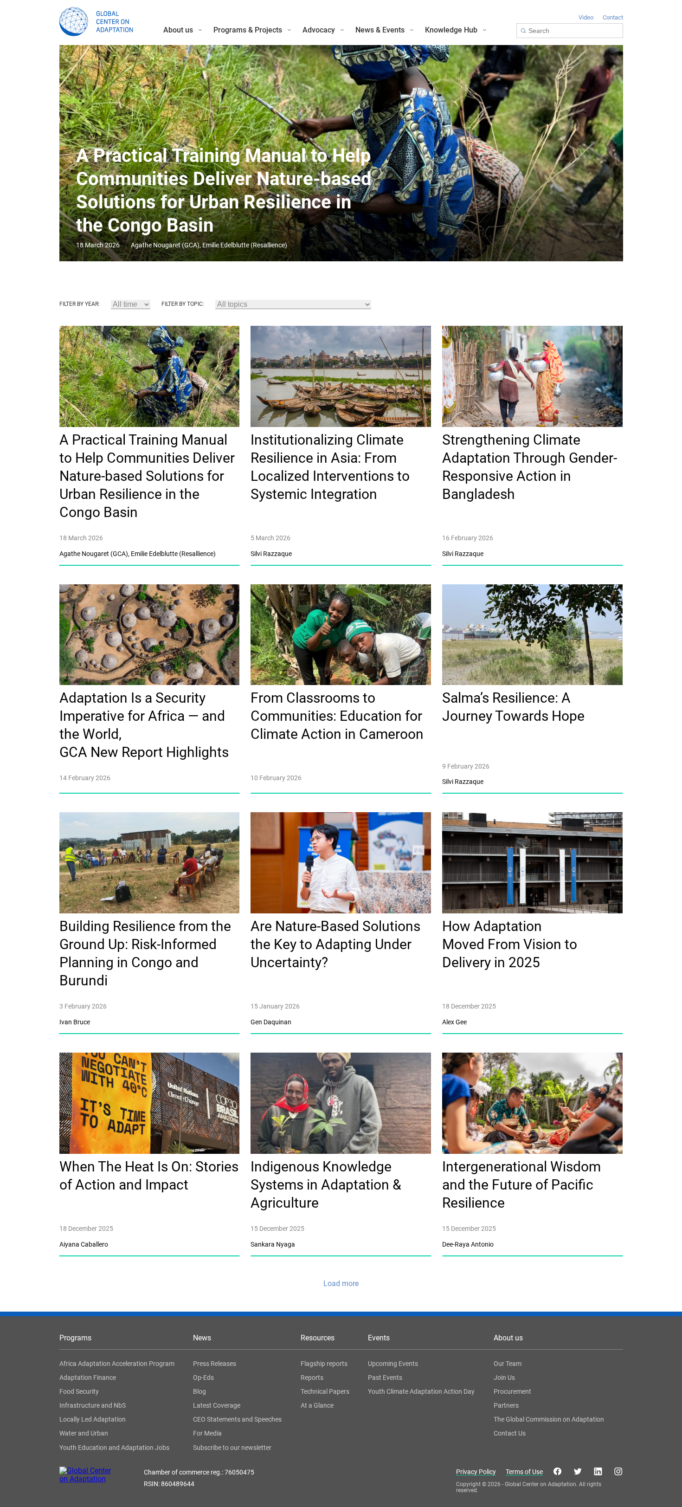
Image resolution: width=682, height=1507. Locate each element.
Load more (341, 1283)
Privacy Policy (476, 1471)
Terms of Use (524, 1471)
